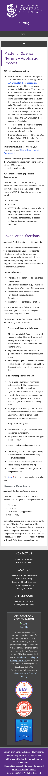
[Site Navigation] (24, 44)
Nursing (24, 23)
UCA (7, 759)
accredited (17, 759)
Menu (24, 34)
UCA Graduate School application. (22, 82)
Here (10, 477)
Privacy (32, 769)
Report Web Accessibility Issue (18, 766)
